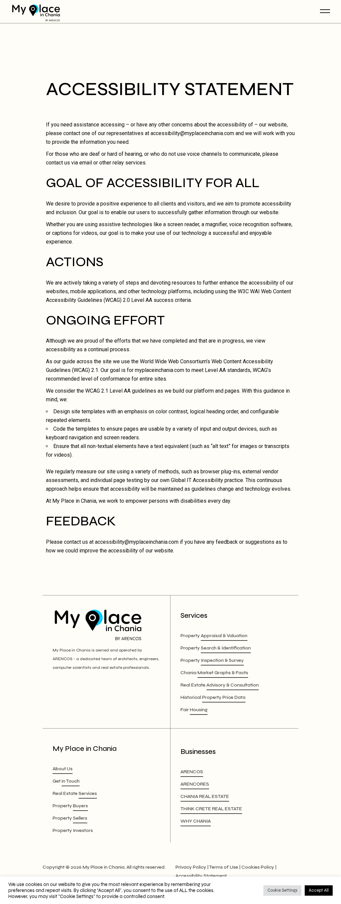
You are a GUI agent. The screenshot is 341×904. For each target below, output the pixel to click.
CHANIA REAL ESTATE (204, 796)
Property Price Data (223, 697)
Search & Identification (226, 648)
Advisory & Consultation (232, 685)
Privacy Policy (190, 867)
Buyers (80, 806)
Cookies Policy (257, 867)
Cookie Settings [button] (282, 890)
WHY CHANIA (195, 821)
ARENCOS (191, 772)
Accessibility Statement (201, 876)
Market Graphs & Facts (222, 672)
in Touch (71, 781)
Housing (198, 710)
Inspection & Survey (222, 660)
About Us (63, 769)
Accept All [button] (319, 890)
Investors (83, 830)
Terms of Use (223, 867)
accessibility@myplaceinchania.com (192, 133)
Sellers (80, 818)
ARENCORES (194, 784)
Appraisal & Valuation (224, 635)
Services (88, 793)
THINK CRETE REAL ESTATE (211, 809)
